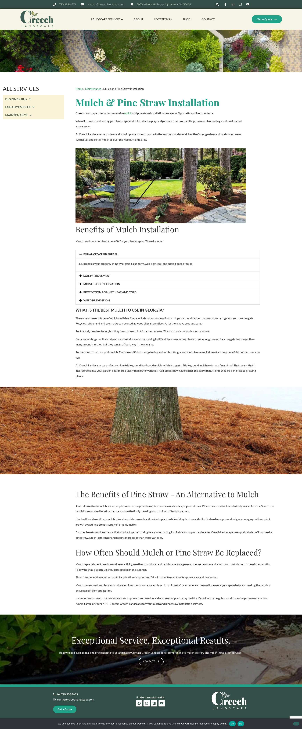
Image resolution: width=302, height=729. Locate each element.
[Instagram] (146, 703)
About (138, 19)
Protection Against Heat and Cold (109, 292)
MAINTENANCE (16, 115)
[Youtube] (162, 703)
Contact (208, 19)
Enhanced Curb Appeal (100, 254)
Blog (186, 19)
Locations (162, 19)
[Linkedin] (154, 703)
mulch (128, 113)
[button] (217, 4)
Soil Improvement (97, 275)
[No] (296, 724)
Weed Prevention (96, 300)
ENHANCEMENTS (17, 107)
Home (79, 88)
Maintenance (93, 88)
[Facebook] (139, 703)
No (241, 723)
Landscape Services (105, 19)
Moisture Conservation (101, 284)
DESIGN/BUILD (16, 99)
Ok (232, 723)
